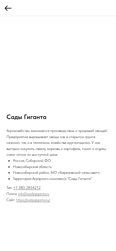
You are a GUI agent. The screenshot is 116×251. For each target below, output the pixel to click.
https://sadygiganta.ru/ (33, 200)
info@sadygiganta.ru (33, 193)
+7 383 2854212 (27, 187)
